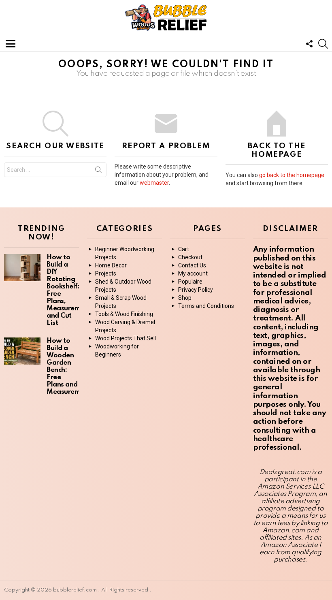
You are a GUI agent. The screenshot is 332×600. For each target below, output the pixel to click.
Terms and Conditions (206, 306)
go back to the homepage (291, 175)
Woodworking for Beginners (117, 350)
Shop (185, 298)
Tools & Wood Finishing (124, 314)
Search (98, 171)
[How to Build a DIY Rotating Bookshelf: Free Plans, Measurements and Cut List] (22, 268)
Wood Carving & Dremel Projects (125, 326)
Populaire (190, 281)
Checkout (190, 257)
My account (193, 273)
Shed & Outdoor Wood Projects (123, 285)
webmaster (154, 182)
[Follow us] (309, 44)
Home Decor (111, 265)
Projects (105, 273)
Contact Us (192, 265)
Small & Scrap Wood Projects (121, 302)
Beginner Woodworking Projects (124, 253)
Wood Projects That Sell (125, 338)
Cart (183, 249)
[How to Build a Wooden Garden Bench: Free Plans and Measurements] (22, 351)
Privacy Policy (195, 289)
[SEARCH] (323, 44)
